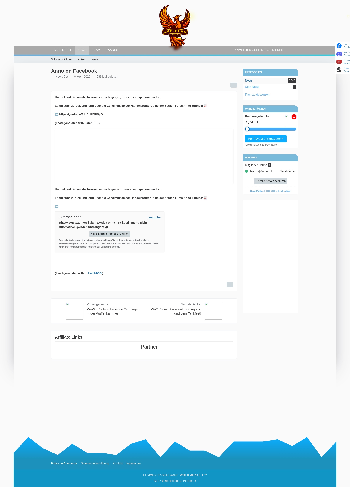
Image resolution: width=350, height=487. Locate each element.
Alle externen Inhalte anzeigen (110, 233)
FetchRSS (95, 273)
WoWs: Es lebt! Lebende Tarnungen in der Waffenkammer (113, 311)
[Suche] (292, 50)
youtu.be (154, 217)
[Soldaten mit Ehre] (175, 27)
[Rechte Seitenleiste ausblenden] (297, 59)
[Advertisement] (270, 256)
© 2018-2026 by (270, 191)
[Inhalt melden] (230, 284)
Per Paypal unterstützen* (265, 139)
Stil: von (175, 481)
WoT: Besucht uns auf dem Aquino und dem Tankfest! (176, 311)
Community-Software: (175, 475)
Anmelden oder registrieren (259, 50)
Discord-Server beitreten (271, 181)
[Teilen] (233, 85)
